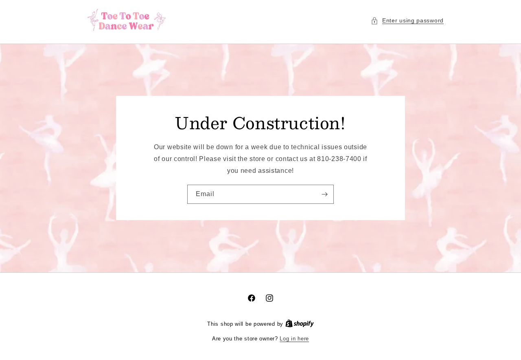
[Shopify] (299, 324)
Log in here (294, 339)
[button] (407, 20)
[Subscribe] (324, 194)
